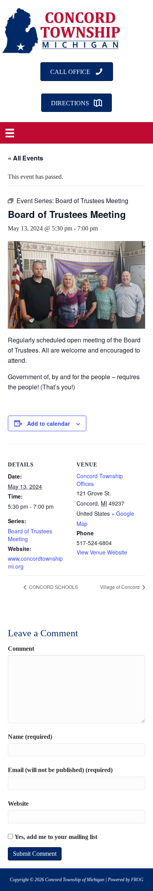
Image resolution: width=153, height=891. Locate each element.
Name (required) (30, 736)
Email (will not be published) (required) (60, 770)
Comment (21, 648)
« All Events (25, 157)
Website (18, 803)
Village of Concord (120, 586)
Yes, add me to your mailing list (55, 836)
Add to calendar (48, 423)
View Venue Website (101, 552)
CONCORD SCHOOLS (53, 586)
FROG (137, 879)
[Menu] (10, 133)
